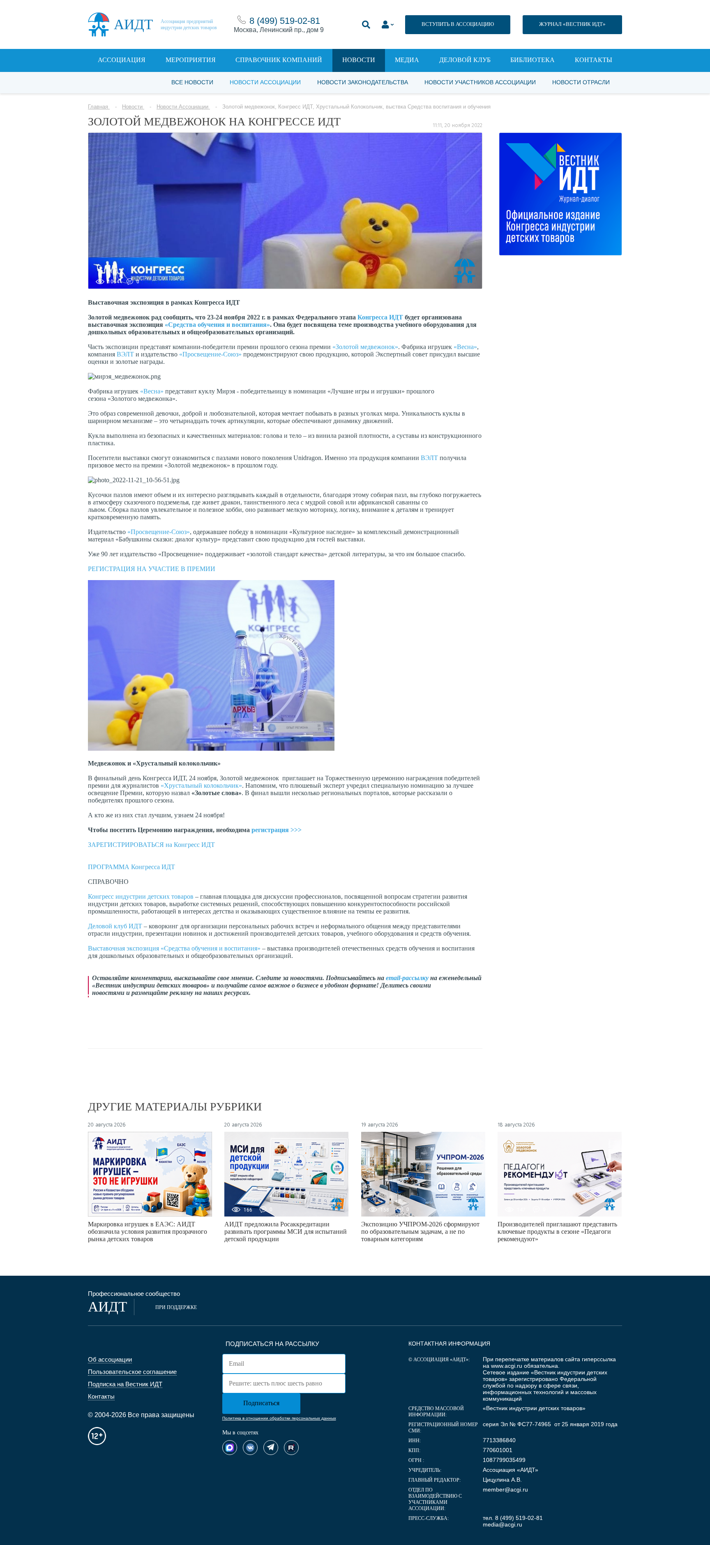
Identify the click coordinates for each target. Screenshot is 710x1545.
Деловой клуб (465, 59)
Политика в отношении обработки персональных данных (279, 1418)
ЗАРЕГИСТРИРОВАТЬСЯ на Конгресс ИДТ (151, 844)
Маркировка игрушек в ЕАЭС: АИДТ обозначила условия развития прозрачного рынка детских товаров (147, 1231)
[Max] (229, 1447)
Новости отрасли (581, 82)
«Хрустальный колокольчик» (201, 785)
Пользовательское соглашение (132, 1371)
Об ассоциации (110, 1359)
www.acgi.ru (506, 1365)
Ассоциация (121, 59)
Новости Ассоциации (265, 82)
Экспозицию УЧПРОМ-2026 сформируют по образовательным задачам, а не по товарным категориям (420, 1231)
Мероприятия (191, 59)
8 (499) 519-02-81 (284, 21)
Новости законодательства (362, 82)
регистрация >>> (276, 829)
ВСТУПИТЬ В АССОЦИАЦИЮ (458, 24)
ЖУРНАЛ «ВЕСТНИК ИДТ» (572, 24)
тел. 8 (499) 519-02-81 (513, 1518)
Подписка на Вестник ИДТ (125, 1384)
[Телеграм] (270, 1447)
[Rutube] (291, 1447)
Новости (358, 59)
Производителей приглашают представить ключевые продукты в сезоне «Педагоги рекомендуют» (557, 1231)
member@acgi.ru (505, 1489)
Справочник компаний (278, 59)
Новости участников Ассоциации (480, 82)
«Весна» (465, 346)
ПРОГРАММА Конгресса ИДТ (131, 866)
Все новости (192, 82)
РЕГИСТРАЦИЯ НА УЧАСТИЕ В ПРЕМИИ (151, 568)
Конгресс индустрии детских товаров (141, 896)
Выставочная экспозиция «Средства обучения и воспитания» (174, 948)
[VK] (250, 1447)
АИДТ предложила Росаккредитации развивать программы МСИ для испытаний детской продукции (285, 1231)
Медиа (407, 59)
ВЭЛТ (125, 354)
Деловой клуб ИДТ (115, 926)
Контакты (593, 59)
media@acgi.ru (502, 1524)
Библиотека (532, 59)
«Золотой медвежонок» (365, 346)
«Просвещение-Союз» (210, 354)
